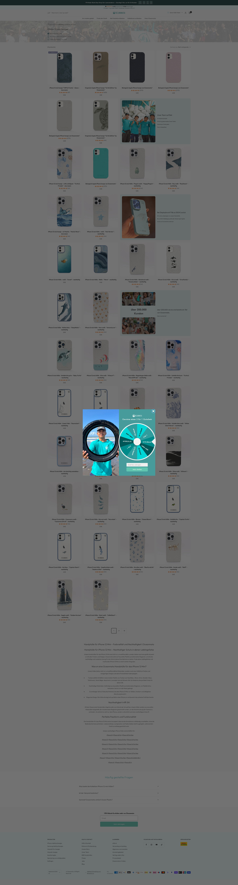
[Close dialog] (153, 411)
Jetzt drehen (137, 469)
